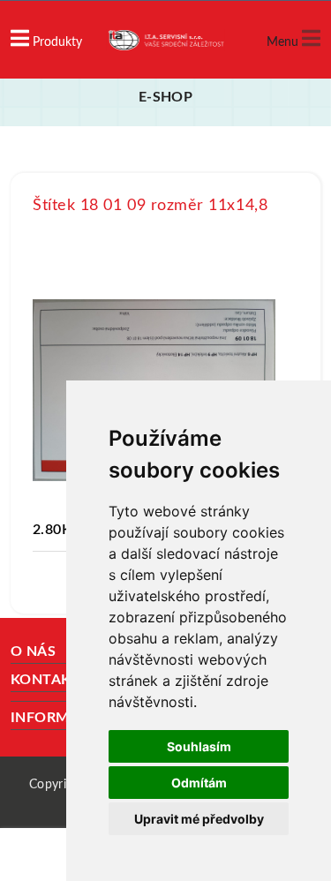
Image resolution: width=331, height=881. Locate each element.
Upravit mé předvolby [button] (199, 818)
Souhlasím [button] (199, 746)
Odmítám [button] (199, 782)
